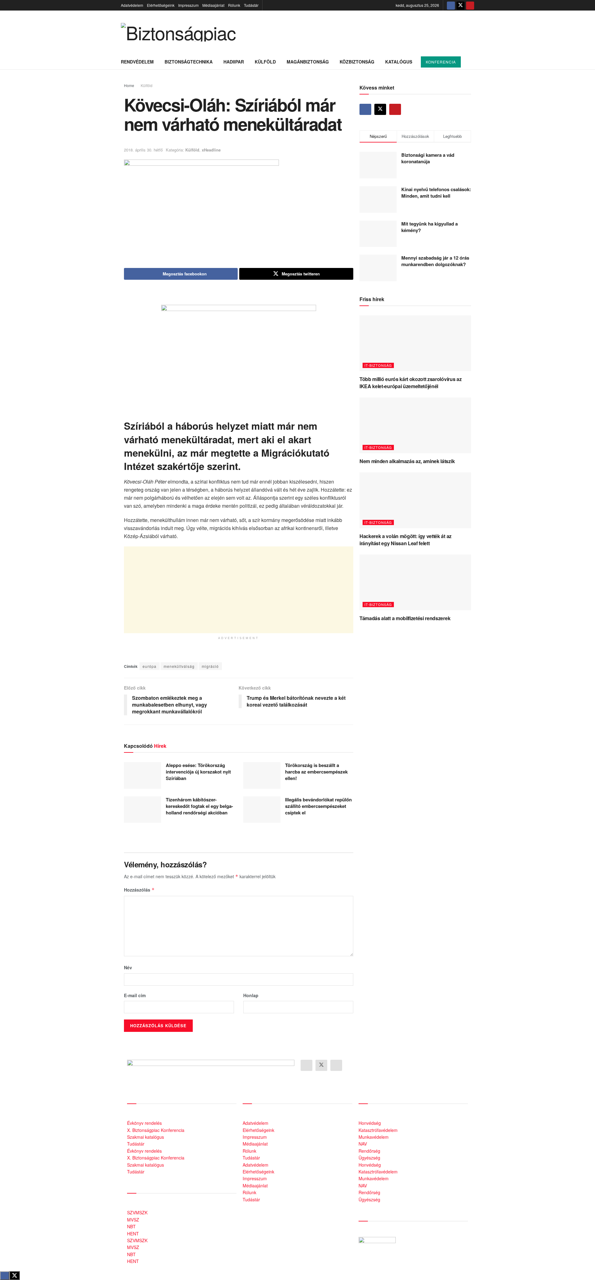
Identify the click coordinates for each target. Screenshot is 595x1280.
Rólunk (234, 5)
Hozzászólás (139, 890)
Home (129, 85)
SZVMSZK (137, 1212)
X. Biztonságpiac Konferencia (155, 1130)
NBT (131, 1226)
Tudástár (251, 5)
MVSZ (133, 1219)
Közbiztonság (357, 62)
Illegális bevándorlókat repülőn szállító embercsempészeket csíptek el (318, 806)
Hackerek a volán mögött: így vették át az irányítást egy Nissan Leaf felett (405, 539)
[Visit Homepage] (178, 32)
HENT (133, 1233)
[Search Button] (471, 61)
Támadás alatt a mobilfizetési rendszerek (404, 618)
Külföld (265, 62)
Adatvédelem (132, 5)
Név (128, 967)
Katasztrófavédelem (378, 1130)
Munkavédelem (374, 1137)
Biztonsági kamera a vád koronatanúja (427, 158)
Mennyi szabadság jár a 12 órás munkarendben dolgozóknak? (435, 261)
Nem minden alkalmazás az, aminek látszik (407, 461)
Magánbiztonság (308, 62)
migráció (210, 666)
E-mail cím (135, 995)
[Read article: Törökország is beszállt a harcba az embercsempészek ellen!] (261, 775)
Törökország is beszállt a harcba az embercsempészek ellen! (316, 772)
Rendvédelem (137, 62)
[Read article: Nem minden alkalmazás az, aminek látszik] (415, 425)
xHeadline (211, 150)
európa (149, 666)
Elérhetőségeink (160, 5)
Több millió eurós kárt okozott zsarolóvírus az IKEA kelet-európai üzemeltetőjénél (410, 382)
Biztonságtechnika (189, 62)
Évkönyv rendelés (144, 1123)
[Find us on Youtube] (470, 5)
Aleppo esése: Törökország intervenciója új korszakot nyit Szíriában (198, 772)
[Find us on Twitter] (460, 5)
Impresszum (188, 5)
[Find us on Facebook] (451, 5)
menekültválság (179, 666)
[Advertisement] (238, 589)
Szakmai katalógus (145, 1137)
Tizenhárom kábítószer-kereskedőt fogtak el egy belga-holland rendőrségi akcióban (199, 806)
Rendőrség (369, 1151)
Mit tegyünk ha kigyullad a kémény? (429, 227)
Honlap (250, 995)
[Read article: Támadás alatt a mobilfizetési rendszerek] (415, 582)
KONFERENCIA (441, 61)
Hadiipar (233, 62)
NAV (363, 1144)
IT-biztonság (378, 365)
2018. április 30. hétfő (143, 150)
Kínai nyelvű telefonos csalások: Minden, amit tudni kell (436, 192)
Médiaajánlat (213, 5)
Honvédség (370, 1123)
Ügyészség (369, 1158)
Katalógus (398, 62)
